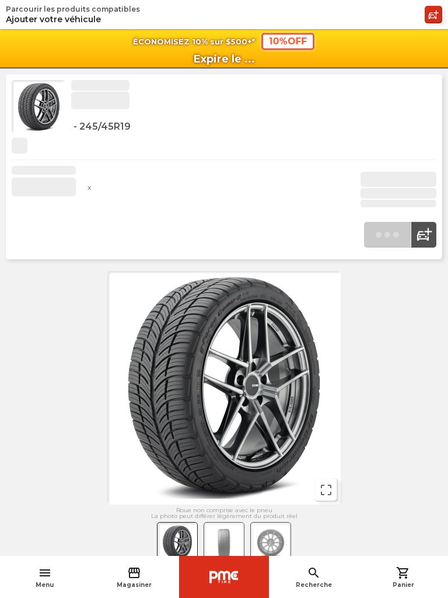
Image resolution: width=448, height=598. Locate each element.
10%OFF (287, 41)
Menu (45, 577)
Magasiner (134, 577)
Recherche (314, 577)
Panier (403, 577)
